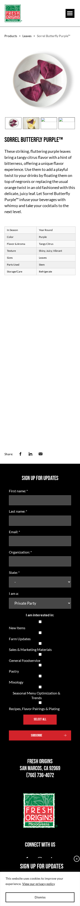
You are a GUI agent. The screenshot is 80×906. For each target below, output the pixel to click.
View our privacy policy (38, 884)
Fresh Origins (13, 13)
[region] (40, 889)
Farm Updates (20, 639)
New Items (17, 628)
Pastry (14, 671)
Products (10, 36)
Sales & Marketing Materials (30, 649)
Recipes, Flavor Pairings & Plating (34, 709)
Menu (70, 13)
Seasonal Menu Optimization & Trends (36, 695)
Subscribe (36, 735)
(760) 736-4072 (40, 775)
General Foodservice (24, 660)
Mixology (16, 682)
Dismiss (40, 897)
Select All (40, 719)
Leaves (27, 36)
